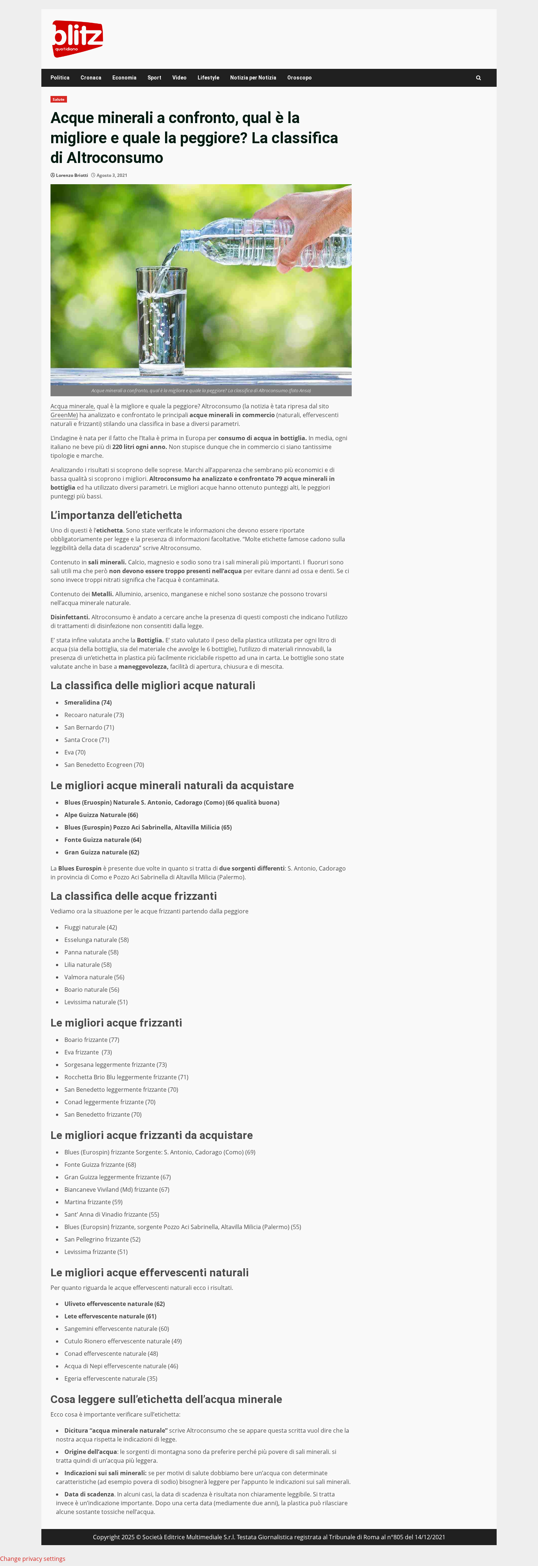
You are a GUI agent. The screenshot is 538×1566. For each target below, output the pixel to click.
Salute (59, 99)
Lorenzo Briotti (72, 175)
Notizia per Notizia (253, 78)
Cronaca (91, 78)
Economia (124, 78)
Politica (60, 78)
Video (179, 78)
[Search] (478, 78)
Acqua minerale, (73, 406)
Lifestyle (208, 78)
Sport (154, 78)
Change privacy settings (33, 1559)
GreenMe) (64, 415)
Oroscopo (299, 78)
